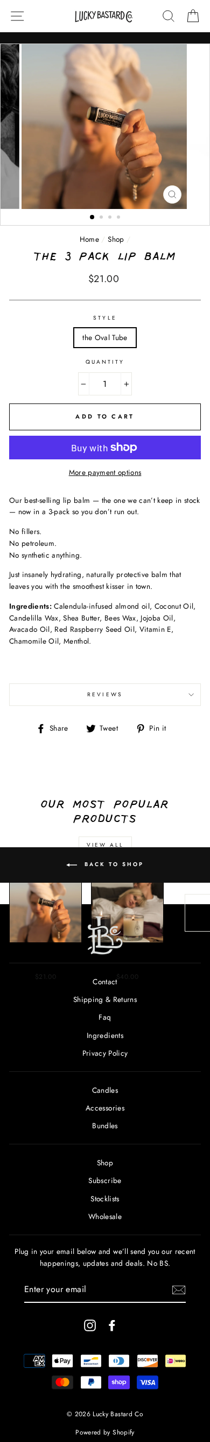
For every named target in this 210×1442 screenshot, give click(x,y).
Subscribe (104, 1180)
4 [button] (119, 218)
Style (104, 318)
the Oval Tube (104, 337)
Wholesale (105, 1216)
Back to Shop (112, 864)
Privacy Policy (105, 1053)
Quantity (105, 362)
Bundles (104, 1125)
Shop (116, 239)
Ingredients (105, 1035)
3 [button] (111, 218)
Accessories (105, 1107)
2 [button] (102, 218)
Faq (105, 1017)
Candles (105, 1090)
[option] (105, 126)
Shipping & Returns (105, 999)
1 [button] (92, 217)
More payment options (105, 472)
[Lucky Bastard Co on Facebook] (112, 1325)
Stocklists (104, 1198)
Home (89, 239)
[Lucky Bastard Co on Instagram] (90, 1325)
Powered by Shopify (104, 1432)
